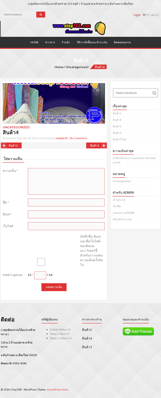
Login (137, 15)
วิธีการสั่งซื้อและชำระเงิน (92, 42)
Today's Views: (59, 333)
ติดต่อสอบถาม (122, 42)
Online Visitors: (59, 329)
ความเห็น (10, 170)
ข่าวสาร (50, 42)
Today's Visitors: (60, 338)
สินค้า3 (13, 145)
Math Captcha (12, 275)
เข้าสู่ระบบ (119, 199)
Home (34, 42)
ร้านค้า (66, 42)
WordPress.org (122, 219)
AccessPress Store (57, 389)
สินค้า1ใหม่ (119, 139)
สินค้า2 (117, 132)
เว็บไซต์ (8, 226)
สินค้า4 (117, 119)
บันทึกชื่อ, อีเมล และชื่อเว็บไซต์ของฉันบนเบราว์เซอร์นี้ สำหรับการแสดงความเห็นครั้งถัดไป (91, 250)
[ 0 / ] (152, 15)
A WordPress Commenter (129, 158)
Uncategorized (77, 67)
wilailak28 (62, 138)
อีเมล (7, 214)
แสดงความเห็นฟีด (123, 212)
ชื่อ (6, 202)
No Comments (78, 138)
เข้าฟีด (117, 206)
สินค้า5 (94, 145)
